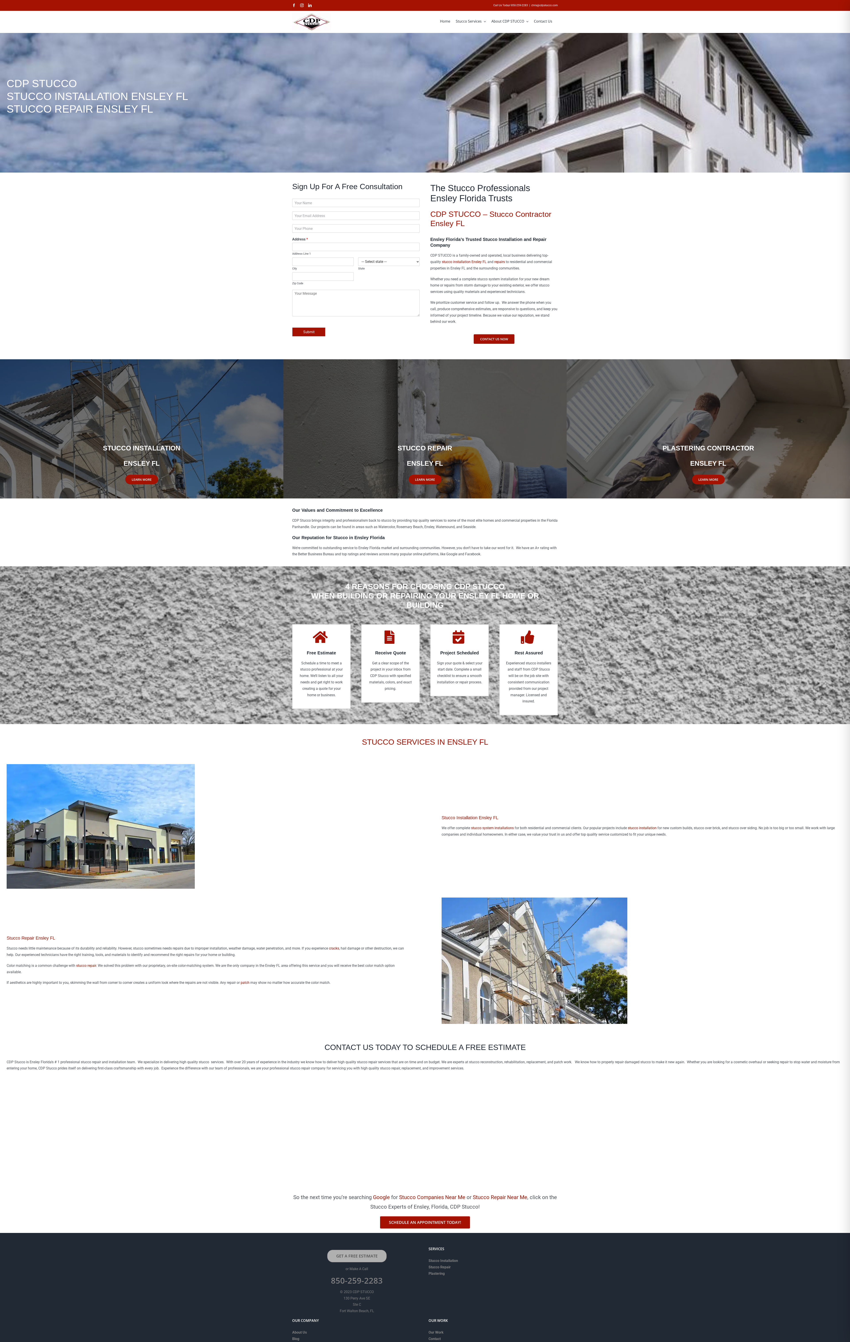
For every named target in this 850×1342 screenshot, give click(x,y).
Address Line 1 (301, 253)
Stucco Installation (443, 1261)
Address (300, 239)
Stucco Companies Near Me (432, 1197)
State (361, 268)
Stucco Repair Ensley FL (31, 938)
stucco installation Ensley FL (464, 262)
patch (245, 983)
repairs (499, 262)
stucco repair (86, 965)
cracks (334, 948)
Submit (309, 332)
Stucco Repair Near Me (500, 1197)
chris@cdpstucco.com (544, 5)
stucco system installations (492, 828)
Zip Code (297, 283)
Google (381, 1197)
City (294, 268)
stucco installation (642, 828)
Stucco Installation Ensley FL (470, 817)
